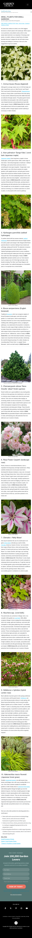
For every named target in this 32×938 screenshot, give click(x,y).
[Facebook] (5, 908)
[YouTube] (26, 908)
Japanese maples (5, 158)
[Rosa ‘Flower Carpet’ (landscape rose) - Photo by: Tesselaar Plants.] (16, 439)
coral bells (17, 618)
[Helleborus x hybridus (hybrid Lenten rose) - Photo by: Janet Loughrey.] (16, 669)
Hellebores (23, 698)
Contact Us (10, 916)
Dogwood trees (26, 91)
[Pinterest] (16, 908)
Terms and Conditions (16, 918)
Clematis (3, 545)
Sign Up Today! (16, 887)
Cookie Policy (23, 916)
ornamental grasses (11, 780)
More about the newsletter (16, 894)
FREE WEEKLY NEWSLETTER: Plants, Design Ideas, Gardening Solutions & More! (15, 24)
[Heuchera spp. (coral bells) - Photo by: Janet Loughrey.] (16, 592)
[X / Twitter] (10, 908)
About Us (13, 916)
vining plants (7, 543)
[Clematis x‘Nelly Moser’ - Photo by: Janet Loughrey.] (16, 517)
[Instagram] (21, 908)
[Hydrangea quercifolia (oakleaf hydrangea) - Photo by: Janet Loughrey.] (16, 212)
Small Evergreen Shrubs (7, 839)
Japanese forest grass (24, 786)
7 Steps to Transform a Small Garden (11, 843)
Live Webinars (5, 916)
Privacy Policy (18, 916)
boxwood (9, 314)
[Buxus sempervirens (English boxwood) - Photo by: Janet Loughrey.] (16, 287)
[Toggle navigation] (28, 4)
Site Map (27, 916)
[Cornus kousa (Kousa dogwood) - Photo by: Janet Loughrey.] (16, 63)
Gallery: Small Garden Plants (8, 841)
